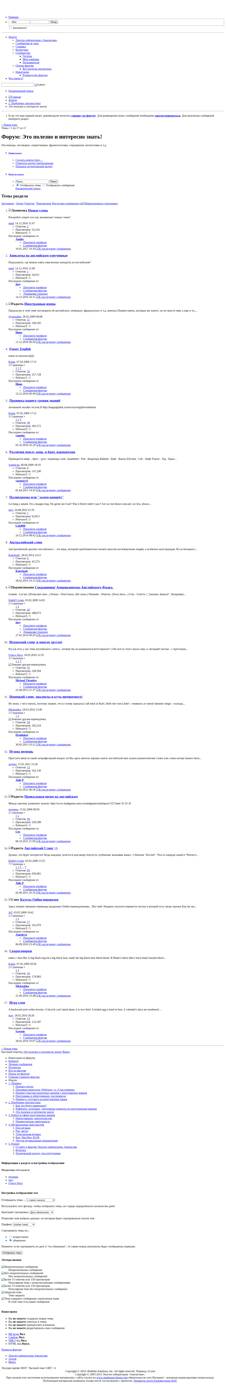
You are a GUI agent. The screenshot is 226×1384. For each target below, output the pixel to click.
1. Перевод (15, 1083)
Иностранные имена (40, 304)
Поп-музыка (23, 1127)
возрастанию (20, 1236)
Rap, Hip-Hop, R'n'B (27, 1137)
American (13, 464)
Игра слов (17, 1002)
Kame (11, 361)
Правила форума (11, 1349)
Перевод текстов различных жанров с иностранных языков (51, 1092)
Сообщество (23, 52)
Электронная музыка (28, 1134)
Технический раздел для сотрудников (38, 1153)
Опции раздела (15, 153)
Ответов (29, 203)
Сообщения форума (35, 245)
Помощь (13, 17)
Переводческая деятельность (33, 1121)
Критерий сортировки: (15, 1212)
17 (28, 921)
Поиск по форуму (19, 1073)
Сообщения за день (27, 43)
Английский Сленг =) (40, 848)
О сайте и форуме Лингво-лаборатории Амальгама (46, 1146)
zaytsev (12, 764)
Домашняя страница (35, 293)
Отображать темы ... (13, 1199)
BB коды (13, 1334)
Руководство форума (35, 75)
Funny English (20, 349)
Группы (27, 56)
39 (28, 422)
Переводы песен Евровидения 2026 (155, 1380)
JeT (10, 912)
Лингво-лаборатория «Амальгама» (36, 40)
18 (28, 722)
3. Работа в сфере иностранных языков (31, 1115)
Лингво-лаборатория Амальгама (27, 1355)
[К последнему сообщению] (53, 248)
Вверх (66, 1051)
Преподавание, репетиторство (34, 1118)
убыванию (19, 1240)
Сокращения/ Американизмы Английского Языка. (74, 587)
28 (28, 818)
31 (28, 667)
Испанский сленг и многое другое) (35, 642)
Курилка (21, 1150)
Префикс (6, 1224)
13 (28, 767)
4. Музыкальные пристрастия (26, 1124)
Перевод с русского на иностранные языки (41, 1099)
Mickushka (14, 709)
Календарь (22, 49)
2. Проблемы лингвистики (24, 103)
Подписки (14, 1067)
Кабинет (13, 1061)
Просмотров (43, 203)
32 (28, 371)
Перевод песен (24, 1086)
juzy (10, 509)
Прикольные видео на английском (51, 796)
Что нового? (15, 78)
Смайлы (13, 1337)
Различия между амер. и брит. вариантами (42, 452)
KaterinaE (14, 555)
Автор (19, 203)
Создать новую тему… (29, 160)
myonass (13, 809)
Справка (21, 46)
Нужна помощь (21, 751)
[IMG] (12, 1340)
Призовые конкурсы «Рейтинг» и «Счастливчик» (45, 1089)
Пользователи (31, 62)
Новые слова (38, 210)
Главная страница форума (24, 1076)
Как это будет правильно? (31, 1105)
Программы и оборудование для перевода (41, 1096)
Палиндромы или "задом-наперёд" (36, 497)
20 (28, 609)
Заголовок (7, 203)
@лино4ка (14, 316)
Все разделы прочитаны (37, 68)
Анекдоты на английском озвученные (38, 255)
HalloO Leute (16, 600)
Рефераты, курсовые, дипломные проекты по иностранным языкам (56, 1108)
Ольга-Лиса (15, 654)
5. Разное (13, 1143)
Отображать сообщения (59, 185)
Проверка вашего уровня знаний (34, 400)
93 (28, 870)
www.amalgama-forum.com (112, 1377)
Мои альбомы (31, 59)
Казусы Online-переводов (39, 899)
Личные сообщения (20, 1064)
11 (28, 319)
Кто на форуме (17, 1070)
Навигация (22, 72)
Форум (12, 37)
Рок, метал (22, 1131)
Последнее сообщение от (67, 203)
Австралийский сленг (26, 542)
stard (11, 223)
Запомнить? (19, 27)
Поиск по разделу (16, 174)
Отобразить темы (30, 185)
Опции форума (25, 65)
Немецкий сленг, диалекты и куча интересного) (45, 697)
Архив (12, 1358)
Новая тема (9, 124)
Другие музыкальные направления (37, 1140)
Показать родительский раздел (34, 166)
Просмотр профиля (34, 242)
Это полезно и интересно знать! (35, 1111)
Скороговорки (20, 951)
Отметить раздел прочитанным (34, 163)
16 (28, 973)
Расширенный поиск (21, 90)
